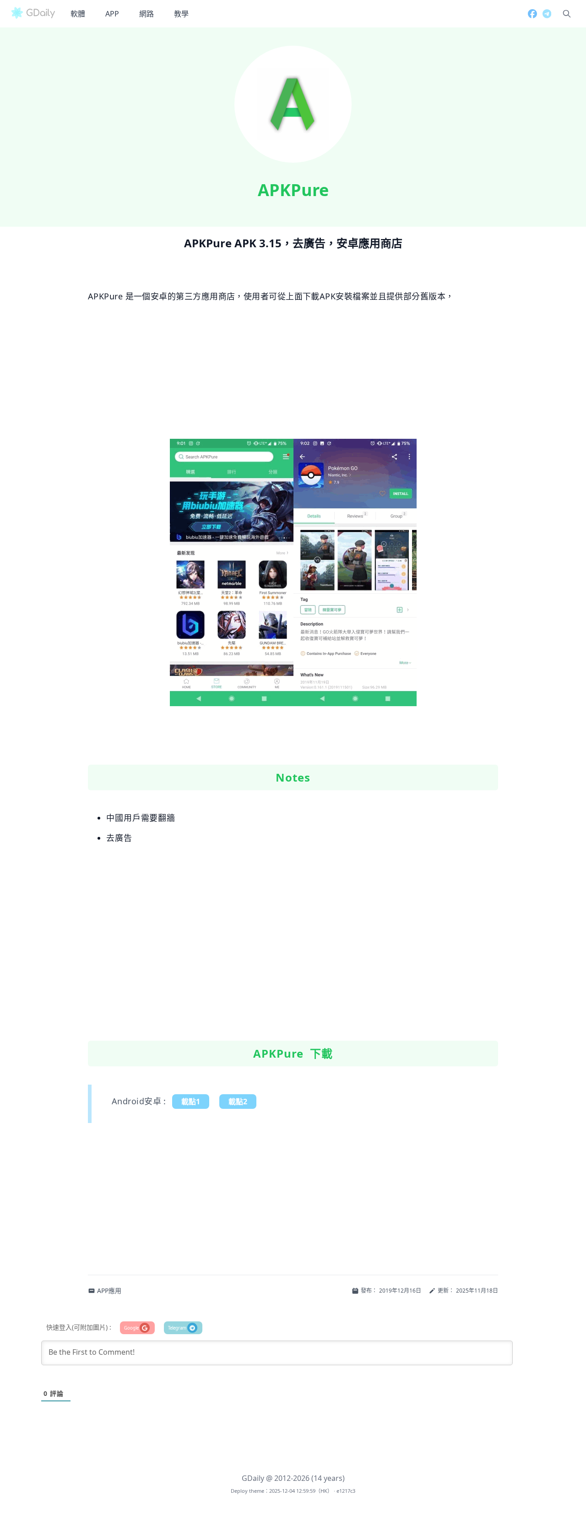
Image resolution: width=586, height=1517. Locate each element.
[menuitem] (78, 13)
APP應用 (109, 1290)
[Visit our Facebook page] (529, 13)
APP (112, 14)
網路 (146, 14)
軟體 (78, 14)
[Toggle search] (567, 13)
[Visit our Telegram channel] (544, 13)
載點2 (237, 1101)
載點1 (190, 1101)
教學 (181, 14)
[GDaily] (33, 13)
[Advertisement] (293, 375)
